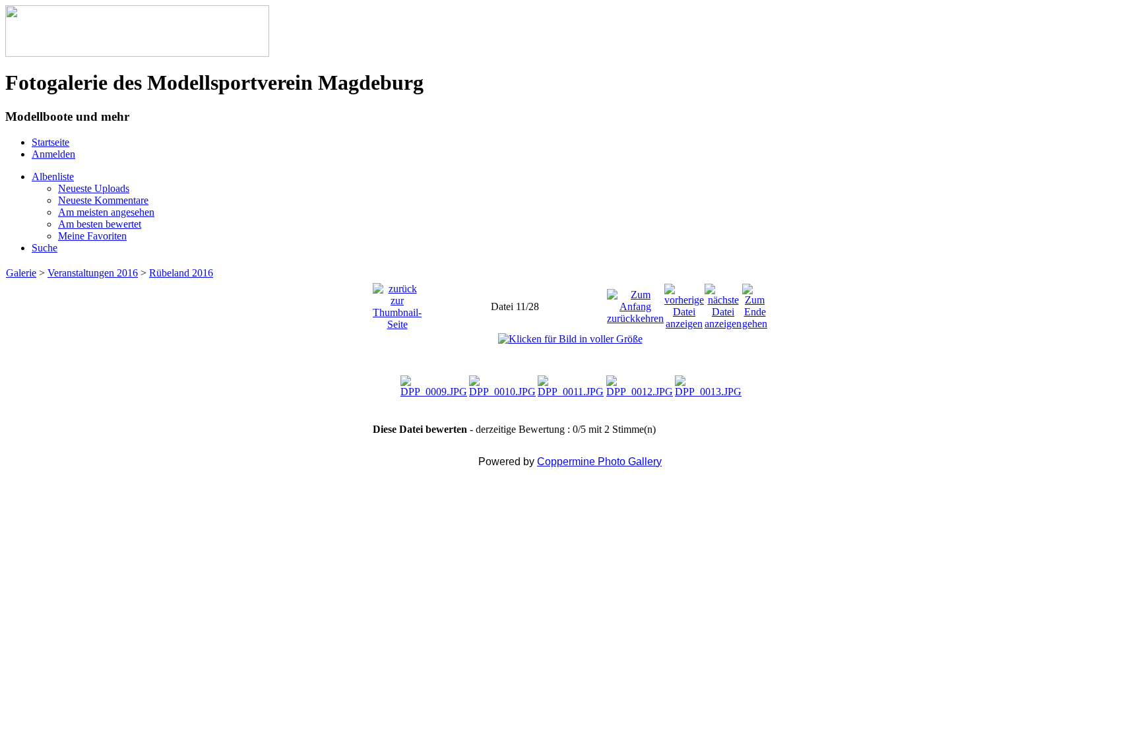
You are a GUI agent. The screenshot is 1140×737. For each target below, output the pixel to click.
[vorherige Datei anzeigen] (684, 303)
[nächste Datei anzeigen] (723, 303)
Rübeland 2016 (181, 272)
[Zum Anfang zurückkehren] (635, 303)
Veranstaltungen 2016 (93, 272)
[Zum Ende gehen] (754, 303)
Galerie (21, 272)
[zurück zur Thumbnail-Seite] (397, 303)
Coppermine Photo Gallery (599, 461)
